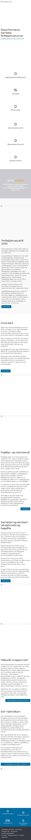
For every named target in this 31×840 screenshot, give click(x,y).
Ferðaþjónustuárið (8, 829)
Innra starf (18, 829)
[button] (6, 306)
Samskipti (14, 831)
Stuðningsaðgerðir (8, 833)
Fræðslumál (6, 831)
